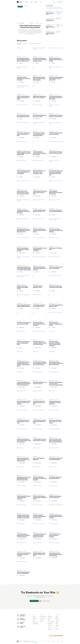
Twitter (58, 641)
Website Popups (48, 11)
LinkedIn (44, 641)
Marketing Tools (31, 43)
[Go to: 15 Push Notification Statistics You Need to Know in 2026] (59, 26)
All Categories (19, 43)
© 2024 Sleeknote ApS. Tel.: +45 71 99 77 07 (28, 641)
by (21, 118)
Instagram (53, 641)
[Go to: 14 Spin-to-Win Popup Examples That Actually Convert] (59, 13)
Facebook (49, 641)
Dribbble (62, 641)
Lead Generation (25, 43)
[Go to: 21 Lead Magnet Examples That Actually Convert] (59, 19)
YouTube (40, 641)
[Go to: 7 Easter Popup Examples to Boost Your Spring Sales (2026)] (59, 33)
